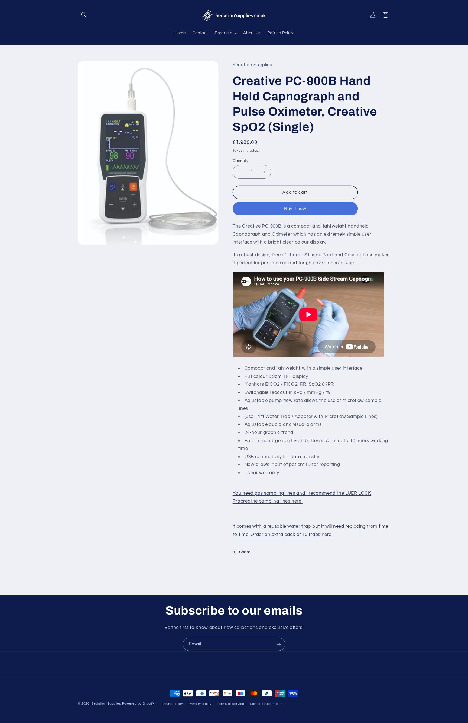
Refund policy (171, 703)
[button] (84, 15)
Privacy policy (200, 703)
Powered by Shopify (138, 703)
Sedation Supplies (106, 703)
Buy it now (295, 209)
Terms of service (230, 703)
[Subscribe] (278, 644)
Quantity (240, 161)
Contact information (266, 703)
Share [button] (245, 552)
